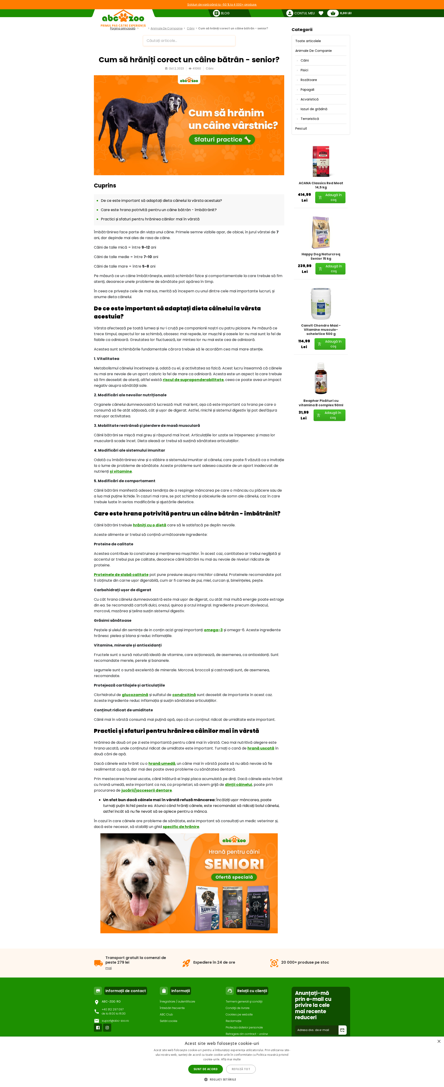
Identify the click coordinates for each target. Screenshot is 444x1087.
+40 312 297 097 (112, 1009)
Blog (143, 28)
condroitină (184, 694)
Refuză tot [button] (241, 1069)
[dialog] (222, 1062)
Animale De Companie (166, 28)
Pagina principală (122, 28)
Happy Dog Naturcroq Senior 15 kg (321, 256)
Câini (190, 28)
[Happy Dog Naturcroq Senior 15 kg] (320, 232)
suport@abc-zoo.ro (115, 1021)
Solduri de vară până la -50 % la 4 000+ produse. (222, 4)
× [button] (439, 1041)
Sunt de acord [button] (206, 1069)
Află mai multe (231, 1059)
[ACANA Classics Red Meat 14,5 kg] (320, 161)
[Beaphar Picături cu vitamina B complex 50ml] (320, 379)
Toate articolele (308, 41)
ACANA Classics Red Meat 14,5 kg (321, 185)
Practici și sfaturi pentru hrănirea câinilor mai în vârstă (150, 219)
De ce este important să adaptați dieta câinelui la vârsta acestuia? (161, 200)
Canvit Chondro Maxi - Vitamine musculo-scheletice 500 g (321, 329)
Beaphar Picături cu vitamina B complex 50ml (321, 403)
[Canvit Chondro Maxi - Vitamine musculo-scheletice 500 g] (320, 303)
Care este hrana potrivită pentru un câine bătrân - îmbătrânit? (159, 209)
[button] (222, 1079)
